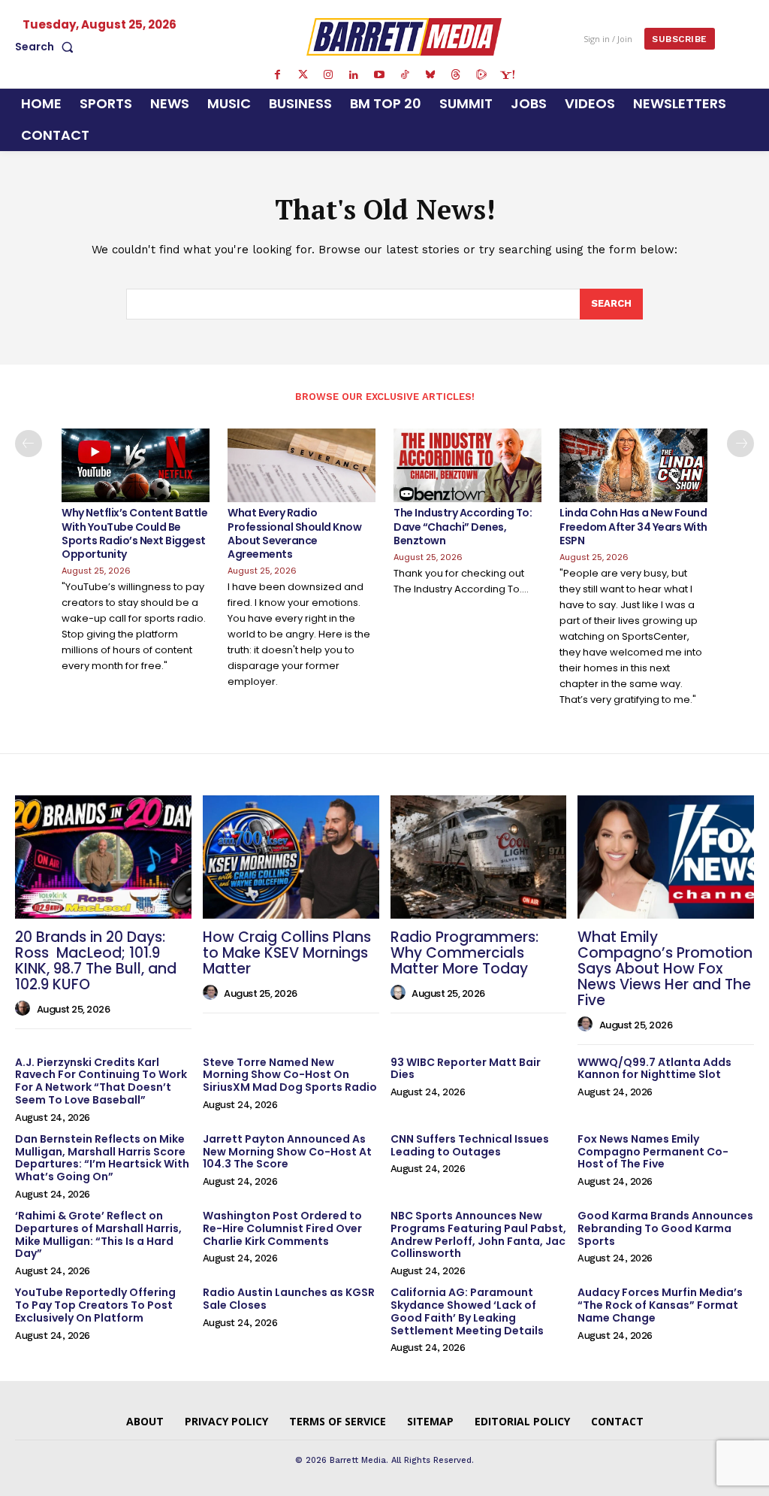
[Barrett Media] (404, 36)
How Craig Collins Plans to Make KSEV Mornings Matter (287, 953)
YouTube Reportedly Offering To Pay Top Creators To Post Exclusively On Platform (95, 1305)
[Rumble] (481, 75)
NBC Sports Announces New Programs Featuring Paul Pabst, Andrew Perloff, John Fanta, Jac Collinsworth (478, 1234)
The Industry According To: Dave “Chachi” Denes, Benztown (463, 526)
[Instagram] (328, 75)
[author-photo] (25, 1009)
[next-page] (740, 443)
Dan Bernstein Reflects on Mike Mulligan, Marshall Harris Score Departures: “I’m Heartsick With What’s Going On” (102, 1157)
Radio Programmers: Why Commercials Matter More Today (464, 953)
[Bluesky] (430, 75)
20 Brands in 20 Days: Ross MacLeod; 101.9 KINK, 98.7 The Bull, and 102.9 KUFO (95, 961)
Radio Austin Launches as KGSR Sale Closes (289, 1299)
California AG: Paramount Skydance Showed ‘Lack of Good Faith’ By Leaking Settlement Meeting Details (467, 1311)
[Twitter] (302, 75)
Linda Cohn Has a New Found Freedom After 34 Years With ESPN (633, 526)
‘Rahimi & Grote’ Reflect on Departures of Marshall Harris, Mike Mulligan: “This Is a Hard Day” (98, 1234)
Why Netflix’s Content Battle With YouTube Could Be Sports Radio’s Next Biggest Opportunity (134, 533)
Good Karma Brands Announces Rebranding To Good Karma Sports (665, 1228)
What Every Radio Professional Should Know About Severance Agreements (294, 533)
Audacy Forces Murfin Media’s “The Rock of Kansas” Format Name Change (660, 1305)
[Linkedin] (353, 75)
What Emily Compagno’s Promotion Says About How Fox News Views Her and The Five (665, 968)
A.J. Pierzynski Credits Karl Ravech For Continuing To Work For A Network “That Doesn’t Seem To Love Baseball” (101, 1081)
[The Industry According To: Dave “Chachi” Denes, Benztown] (467, 466)
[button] (47, 46)
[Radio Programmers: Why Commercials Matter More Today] (479, 857)
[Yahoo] (506, 75)
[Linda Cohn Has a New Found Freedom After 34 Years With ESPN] (633, 466)
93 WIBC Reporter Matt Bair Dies (466, 1069)
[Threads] (455, 75)
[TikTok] (404, 75)
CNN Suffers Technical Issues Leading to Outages (470, 1145)
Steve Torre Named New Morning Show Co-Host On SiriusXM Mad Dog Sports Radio (290, 1075)
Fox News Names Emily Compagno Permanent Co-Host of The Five (653, 1151)
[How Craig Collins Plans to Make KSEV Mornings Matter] (291, 857)
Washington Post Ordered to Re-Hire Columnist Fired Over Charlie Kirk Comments (282, 1228)
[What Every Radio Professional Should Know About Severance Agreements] (301, 466)
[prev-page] (28, 443)
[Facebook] (277, 75)
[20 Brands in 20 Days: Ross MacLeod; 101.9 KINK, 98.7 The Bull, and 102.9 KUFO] (103, 857)
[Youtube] (379, 75)
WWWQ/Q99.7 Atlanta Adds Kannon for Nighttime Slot (654, 1069)
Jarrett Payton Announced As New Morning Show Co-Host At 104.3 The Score (287, 1151)
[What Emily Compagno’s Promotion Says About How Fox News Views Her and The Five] (666, 857)
